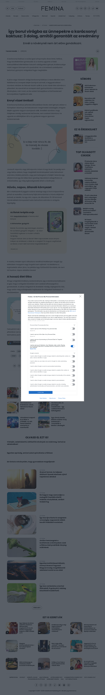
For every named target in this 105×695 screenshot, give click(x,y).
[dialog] (52, 347)
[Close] (80, 296)
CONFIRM (41, 392)
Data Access (52, 398)
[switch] (73, 329)
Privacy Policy (61, 398)
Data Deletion (43, 398)
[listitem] (52, 325)
